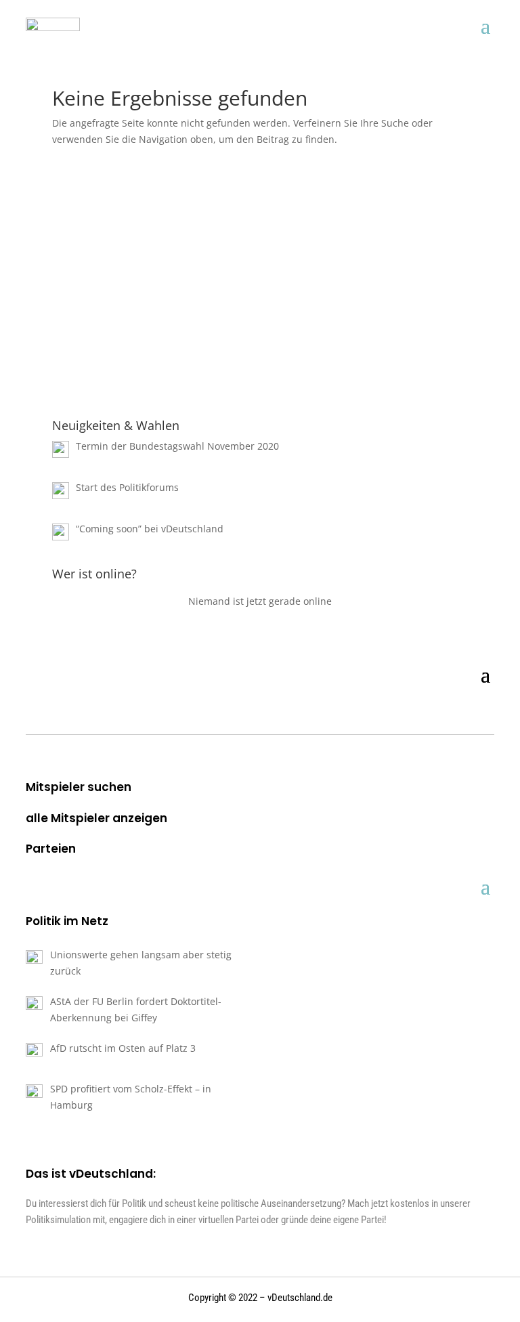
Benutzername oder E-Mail (173, 193)
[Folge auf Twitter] (484, 713)
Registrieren (339, 351)
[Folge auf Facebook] (460, 713)
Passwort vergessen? (260, 391)
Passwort (130, 252)
